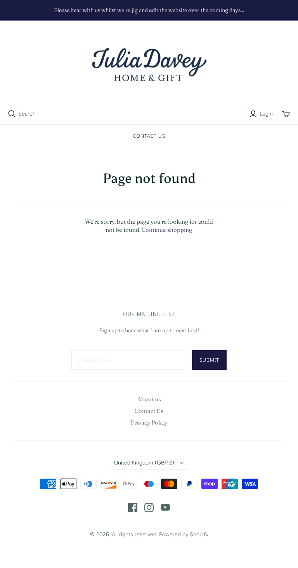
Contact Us (149, 135)
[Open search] (12, 114)
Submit (209, 359)
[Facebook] (132, 507)
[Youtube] (165, 507)
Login (266, 113)
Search (27, 113)
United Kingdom (144, 462)
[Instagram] (149, 507)
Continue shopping (167, 229)
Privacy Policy (149, 422)
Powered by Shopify (183, 534)
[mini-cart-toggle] (286, 114)
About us (149, 399)
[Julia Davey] (149, 65)
